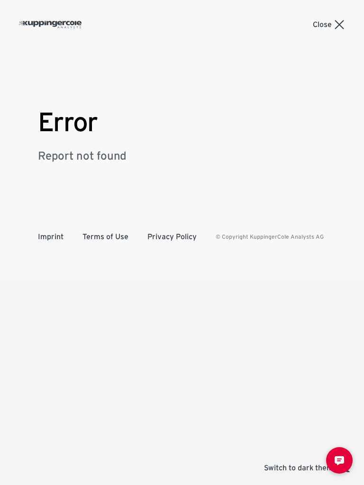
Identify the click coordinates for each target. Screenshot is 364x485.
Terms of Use (105, 237)
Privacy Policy (172, 237)
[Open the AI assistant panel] (339, 460)
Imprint (51, 237)
